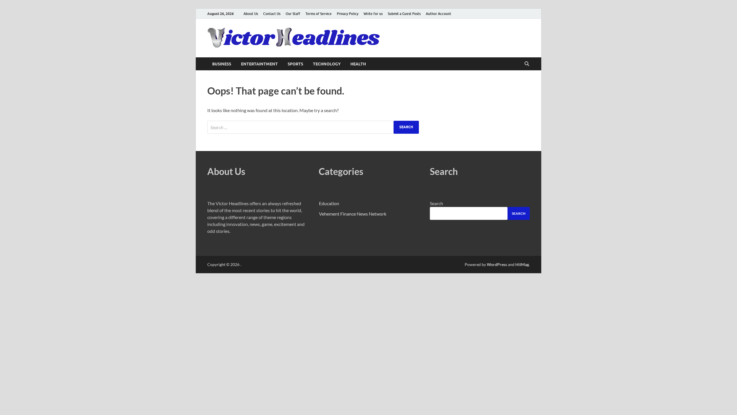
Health (358, 64)
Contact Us (271, 14)
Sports (295, 64)
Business (221, 64)
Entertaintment (259, 64)
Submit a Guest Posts (404, 14)
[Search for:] (313, 127)
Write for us (373, 14)
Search (436, 203)
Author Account (438, 14)
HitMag (522, 264)
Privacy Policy (347, 14)
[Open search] (527, 64)
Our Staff (293, 14)
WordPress (497, 264)
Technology (327, 64)
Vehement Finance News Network (352, 213)
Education (329, 203)
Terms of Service (318, 14)
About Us (251, 14)
